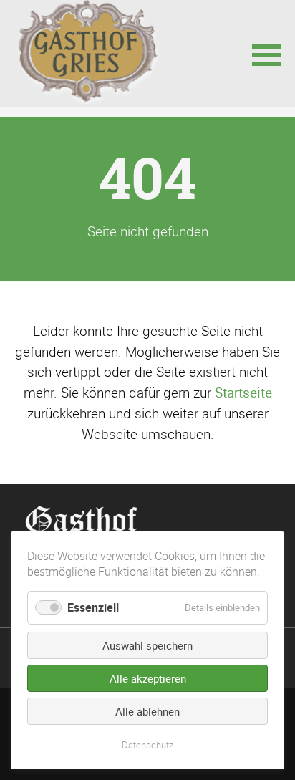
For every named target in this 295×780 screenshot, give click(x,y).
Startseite (243, 392)
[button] (266, 53)
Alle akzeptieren (148, 678)
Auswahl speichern (147, 645)
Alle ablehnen (147, 711)
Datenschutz (147, 744)
